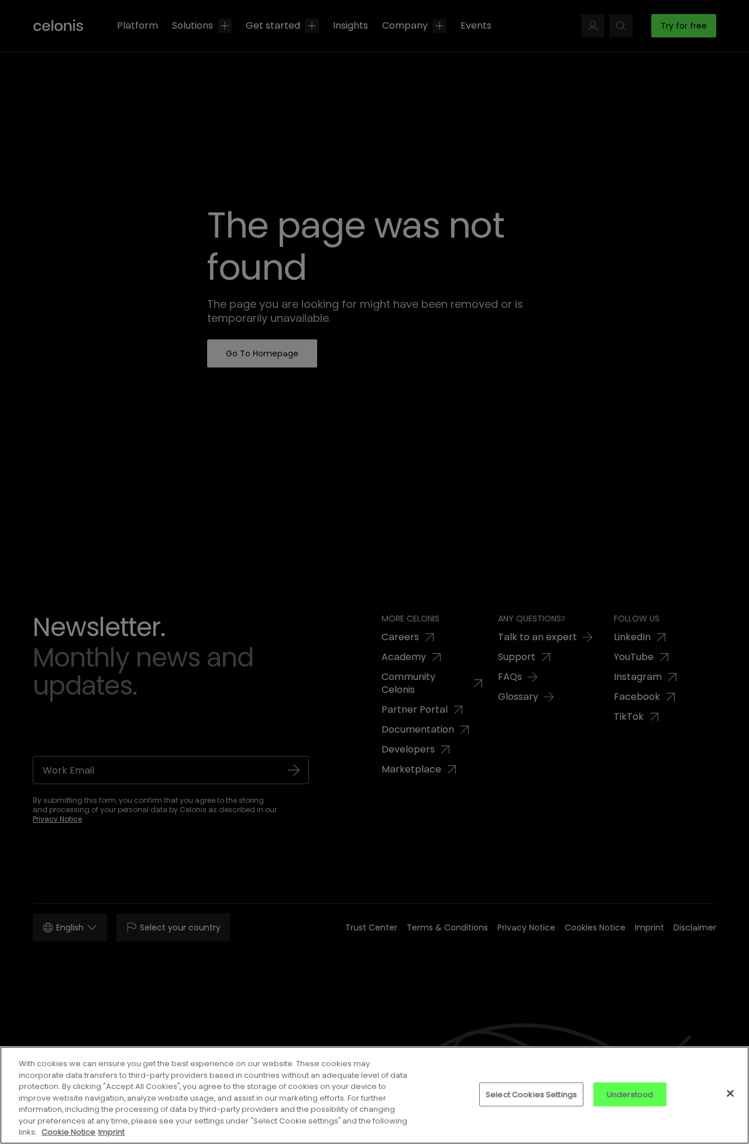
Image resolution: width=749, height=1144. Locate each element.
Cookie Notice (68, 1132)
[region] (374, 1095)
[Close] (730, 1093)
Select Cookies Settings (531, 1094)
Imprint (111, 1132)
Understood (630, 1094)
